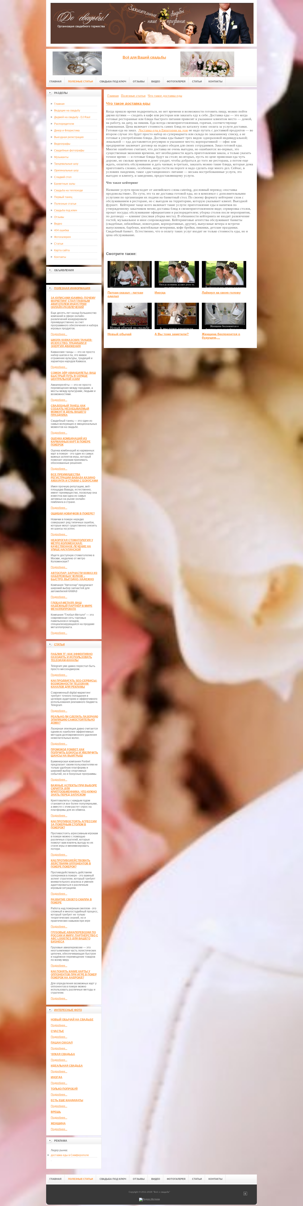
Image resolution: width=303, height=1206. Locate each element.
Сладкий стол (62, 177)
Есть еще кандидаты (67, 1100)
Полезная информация (72, 288)
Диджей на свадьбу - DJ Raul (72, 117)
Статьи (58, 243)
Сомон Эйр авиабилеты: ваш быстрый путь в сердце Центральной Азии (73, 376)
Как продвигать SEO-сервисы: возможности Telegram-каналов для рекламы (74, 683)
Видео (58, 223)
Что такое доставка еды (128, 103)
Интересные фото (68, 1010)
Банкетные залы (64, 183)
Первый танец (63, 197)
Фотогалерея (62, 237)
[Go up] (245, 1194)
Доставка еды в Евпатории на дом (163, 130)
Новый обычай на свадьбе (72, 1019)
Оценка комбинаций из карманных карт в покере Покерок (71, 441)
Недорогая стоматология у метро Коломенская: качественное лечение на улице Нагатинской (72, 545)
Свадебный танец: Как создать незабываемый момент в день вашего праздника (70, 410)
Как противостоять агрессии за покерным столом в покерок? (74, 824)
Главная (59, 103)
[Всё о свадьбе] (77, 62)
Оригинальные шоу (66, 170)
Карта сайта (62, 250)
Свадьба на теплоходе (68, 190)
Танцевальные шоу (66, 163)
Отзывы (59, 217)
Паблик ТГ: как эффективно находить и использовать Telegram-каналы (71, 657)
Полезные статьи (65, 203)
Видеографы (62, 143)
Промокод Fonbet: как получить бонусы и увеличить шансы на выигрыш (74, 752)
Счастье (57, 1031)
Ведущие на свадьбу (67, 110)
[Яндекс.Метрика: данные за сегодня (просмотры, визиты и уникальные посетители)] (149, 1199)
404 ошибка (61, 230)
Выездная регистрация (69, 137)
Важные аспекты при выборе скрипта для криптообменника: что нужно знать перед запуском (74, 790)
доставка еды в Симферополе (70, 1155)
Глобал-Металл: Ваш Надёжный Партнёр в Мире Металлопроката (71, 606)
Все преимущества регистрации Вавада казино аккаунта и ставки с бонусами (74, 477)
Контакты (60, 257)
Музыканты (61, 157)
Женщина (58, 1123)
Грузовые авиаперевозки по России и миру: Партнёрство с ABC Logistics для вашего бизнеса (74, 937)
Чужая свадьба (63, 1054)
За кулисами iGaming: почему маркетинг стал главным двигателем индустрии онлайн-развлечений (73, 302)
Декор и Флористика (67, 130)
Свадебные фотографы (69, 150)
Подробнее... (59, 334)
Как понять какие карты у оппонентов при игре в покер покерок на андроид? (74, 974)
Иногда (56, 1077)
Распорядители (64, 123)
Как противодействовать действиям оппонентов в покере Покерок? (71, 863)
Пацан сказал (62, 1042)
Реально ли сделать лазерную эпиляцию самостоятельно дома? (74, 719)
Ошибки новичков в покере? (73, 513)
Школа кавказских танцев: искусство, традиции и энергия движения (71, 343)
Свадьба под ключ (65, 210)
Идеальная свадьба (67, 1065)
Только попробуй (64, 1088)
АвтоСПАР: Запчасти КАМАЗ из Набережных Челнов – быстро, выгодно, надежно (74, 576)
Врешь (56, 1111)
